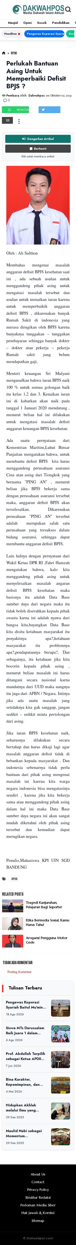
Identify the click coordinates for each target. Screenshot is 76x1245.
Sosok (42, 22)
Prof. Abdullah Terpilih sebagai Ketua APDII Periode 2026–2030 (25, 1056)
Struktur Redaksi (38, 1197)
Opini (27, 22)
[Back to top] (65, 1235)
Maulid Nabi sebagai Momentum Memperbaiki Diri (24, 1133)
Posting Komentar (19, 972)
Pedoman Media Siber (38, 1205)
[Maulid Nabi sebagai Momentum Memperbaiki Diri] (60, 1136)
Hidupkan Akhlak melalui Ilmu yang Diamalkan (21, 1108)
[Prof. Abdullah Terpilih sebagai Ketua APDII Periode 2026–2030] (60, 1059)
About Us (38, 1174)
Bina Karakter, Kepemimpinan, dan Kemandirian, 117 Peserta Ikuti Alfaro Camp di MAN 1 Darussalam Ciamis (23, 1082)
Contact (37, 1182)
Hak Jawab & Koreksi (38, 1213)
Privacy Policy (38, 1189)
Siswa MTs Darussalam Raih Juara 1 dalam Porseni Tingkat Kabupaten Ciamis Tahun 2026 (25, 1030)
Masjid (13, 22)
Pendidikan (60, 22)
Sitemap (38, 1220)
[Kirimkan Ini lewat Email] (7, 120)
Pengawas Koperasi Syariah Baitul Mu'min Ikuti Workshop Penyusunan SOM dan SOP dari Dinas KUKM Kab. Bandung (45, 34)
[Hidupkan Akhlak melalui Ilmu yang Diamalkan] (60, 1111)
